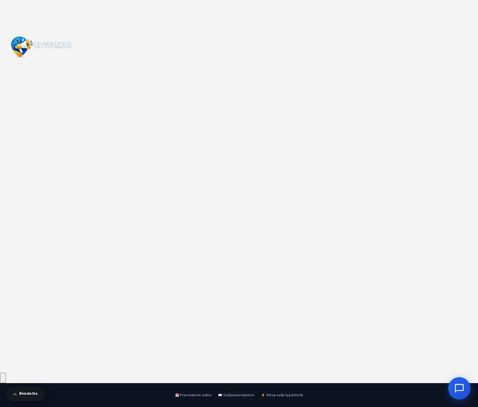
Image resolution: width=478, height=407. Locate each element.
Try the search (193, 324)
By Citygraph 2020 (99, 357)
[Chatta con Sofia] (3, 378)
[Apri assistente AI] (459, 388)
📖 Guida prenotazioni (236, 395)
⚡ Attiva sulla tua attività (282, 395)
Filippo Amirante (115, 345)
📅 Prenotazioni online (193, 395)
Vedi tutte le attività (278, 324)
